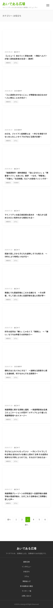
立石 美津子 (18, 91)
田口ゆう (17, 52)
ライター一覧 (26, 591)
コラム (15, 63)
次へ (26, 525)
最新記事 (26, 562)
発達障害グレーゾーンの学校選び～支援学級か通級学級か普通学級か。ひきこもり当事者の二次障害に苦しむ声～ (26, 496)
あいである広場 (13, 4)
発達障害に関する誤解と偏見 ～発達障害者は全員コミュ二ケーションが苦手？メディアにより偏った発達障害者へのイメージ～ (26, 412)
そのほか (16, 182)
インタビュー (26, 566)
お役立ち (8, 63)
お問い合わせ (26, 596)
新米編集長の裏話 (26, 586)
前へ (9, 519)
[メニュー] (48, 5)
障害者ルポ (27, 581)
